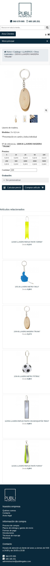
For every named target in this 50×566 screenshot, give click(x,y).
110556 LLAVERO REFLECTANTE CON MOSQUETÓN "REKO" (27, 421)
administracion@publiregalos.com (17, 561)
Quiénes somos (9, 510)
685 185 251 (10, 559)
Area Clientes (8, 34)
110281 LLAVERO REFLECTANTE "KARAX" (27, 466)
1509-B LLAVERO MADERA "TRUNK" (27, 331)
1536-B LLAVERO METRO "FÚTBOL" (27, 376)
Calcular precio (13, 187)
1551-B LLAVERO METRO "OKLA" (27, 287)
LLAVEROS (27, 52)
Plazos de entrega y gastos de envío (18, 528)
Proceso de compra (11, 525)
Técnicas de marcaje (11, 535)
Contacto (6, 513)
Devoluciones (8, 533)
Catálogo (17, 52)
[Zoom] (46, 110)
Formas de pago (9, 530)
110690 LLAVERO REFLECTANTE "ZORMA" (26, 242)
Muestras (7, 538)
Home (9, 52)
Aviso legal (7, 515)
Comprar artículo (33, 187)
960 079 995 (10, 556)
